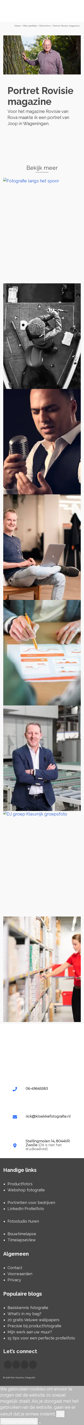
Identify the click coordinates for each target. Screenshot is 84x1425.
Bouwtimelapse (22, 1234)
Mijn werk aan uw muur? (30, 1332)
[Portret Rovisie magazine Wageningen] (42, 54)
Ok (60, 1414)
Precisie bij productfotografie (34, 1326)
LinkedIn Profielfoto (26, 1208)
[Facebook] (8, 1365)
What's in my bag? (24, 1313)
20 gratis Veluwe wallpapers (33, 1320)
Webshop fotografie (26, 1190)
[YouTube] (24, 1365)
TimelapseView (22, 1240)
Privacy (14, 1280)
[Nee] (40, 1422)
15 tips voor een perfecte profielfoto (41, 1338)
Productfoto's (20, 1184)
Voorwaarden (20, 1273)
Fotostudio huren (23, 1221)
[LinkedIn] (33, 1365)
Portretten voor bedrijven (31, 1202)
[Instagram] (16, 1365)
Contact (15, 1267)
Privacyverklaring (19, 1421)
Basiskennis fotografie (28, 1307)
